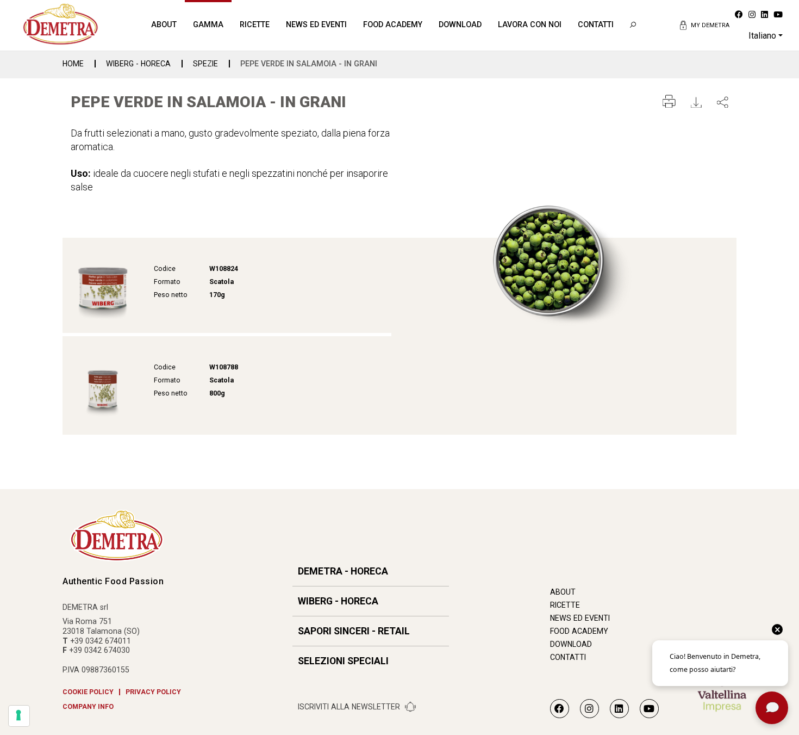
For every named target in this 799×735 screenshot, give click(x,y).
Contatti (596, 24)
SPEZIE (205, 63)
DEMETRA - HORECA (343, 571)
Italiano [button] (762, 35)
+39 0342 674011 (100, 641)
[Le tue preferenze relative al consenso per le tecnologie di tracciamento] (19, 716)
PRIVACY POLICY (153, 692)
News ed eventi (316, 24)
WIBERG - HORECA (138, 63)
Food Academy (392, 24)
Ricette (255, 24)
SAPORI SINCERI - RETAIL (354, 631)
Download (460, 24)
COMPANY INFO (88, 706)
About (164, 24)
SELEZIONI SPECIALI (343, 661)
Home (73, 63)
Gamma (208, 24)
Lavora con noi (529, 24)
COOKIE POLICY (88, 692)
